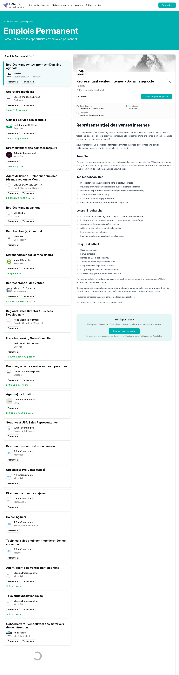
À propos (79, 5)
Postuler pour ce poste (156, 96)
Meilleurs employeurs (62, 5)
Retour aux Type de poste (20, 21)
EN (154, 5)
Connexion (167, 5)
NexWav (80, 85)
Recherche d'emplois (39, 5)
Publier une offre (93, 5)
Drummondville (86, 90)
